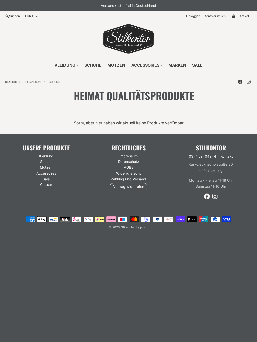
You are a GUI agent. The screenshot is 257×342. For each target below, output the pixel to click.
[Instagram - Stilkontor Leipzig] (248, 82)
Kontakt (226, 156)
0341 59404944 (202, 156)
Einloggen (193, 16)
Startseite (12, 81)
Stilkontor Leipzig (133, 227)
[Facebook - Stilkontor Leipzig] (240, 82)
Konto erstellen (215, 16)
